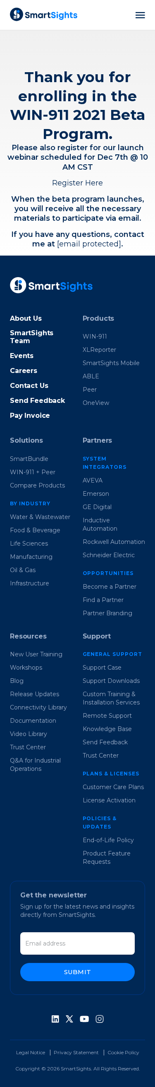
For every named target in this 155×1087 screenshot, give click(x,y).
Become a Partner (109, 586)
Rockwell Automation (114, 542)
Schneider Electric (109, 555)
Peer (90, 389)
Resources (28, 636)
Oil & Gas (23, 570)
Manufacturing (31, 557)
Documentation (33, 720)
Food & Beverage (35, 530)
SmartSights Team (31, 337)
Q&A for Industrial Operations (35, 765)
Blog (17, 681)
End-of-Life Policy (108, 840)
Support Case (102, 667)
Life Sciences (29, 543)
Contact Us (29, 386)
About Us (26, 318)
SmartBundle (29, 459)
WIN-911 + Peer (32, 472)
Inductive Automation (100, 524)
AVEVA (93, 480)
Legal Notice (30, 1052)
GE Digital (97, 507)
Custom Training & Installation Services (111, 698)
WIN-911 (95, 336)
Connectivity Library (38, 707)
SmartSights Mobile (111, 363)
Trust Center (28, 747)
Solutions (26, 440)
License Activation (109, 800)
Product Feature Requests (107, 857)
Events (21, 356)
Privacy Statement (76, 1052)
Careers (23, 371)
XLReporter (99, 349)
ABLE (91, 376)
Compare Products (37, 485)
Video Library (28, 734)
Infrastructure (29, 583)
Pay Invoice (30, 415)
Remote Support (107, 715)
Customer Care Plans (113, 787)
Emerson (96, 493)
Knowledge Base (107, 729)
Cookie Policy (123, 1052)
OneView (96, 403)
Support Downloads (111, 681)
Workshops (26, 667)
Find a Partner (103, 600)
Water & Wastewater (40, 517)
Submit (77, 972)
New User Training (36, 654)
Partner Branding (107, 613)
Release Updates (34, 694)
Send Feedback (37, 401)
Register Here (77, 183)
